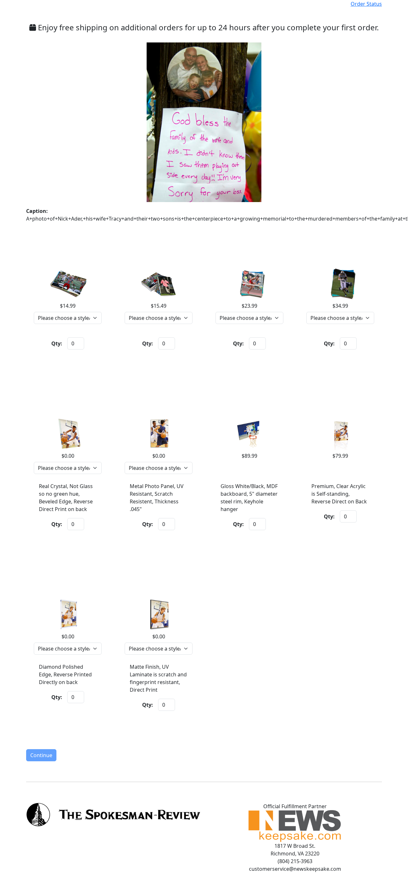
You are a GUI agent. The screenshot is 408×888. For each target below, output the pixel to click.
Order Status (366, 3)
